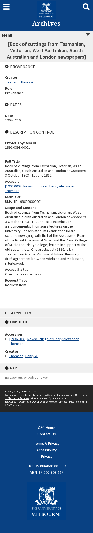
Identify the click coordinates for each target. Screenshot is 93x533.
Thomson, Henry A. (23, 356)
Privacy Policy (12, 391)
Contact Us (46, 434)
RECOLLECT (11, 401)
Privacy (46, 456)
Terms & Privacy (46, 443)
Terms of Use (29, 391)
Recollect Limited (58, 401)
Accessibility (47, 450)
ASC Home (46, 427)
